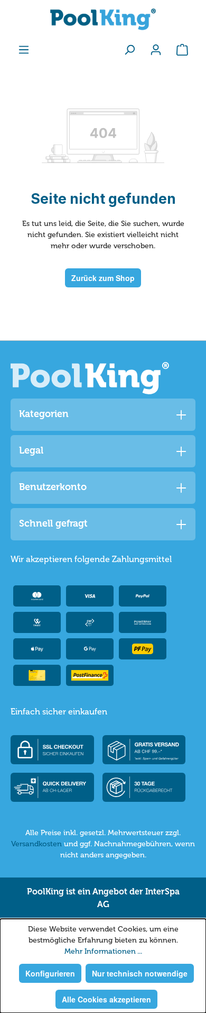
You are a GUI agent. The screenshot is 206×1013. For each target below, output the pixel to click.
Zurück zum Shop (103, 278)
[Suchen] (129, 49)
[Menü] (24, 49)
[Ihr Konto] (156, 49)
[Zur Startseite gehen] (103, 19)
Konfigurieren (50, 973)
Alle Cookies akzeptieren (106, 999)
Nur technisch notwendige (140, 973)
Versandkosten (36, 843)
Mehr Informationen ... (103, 951)
